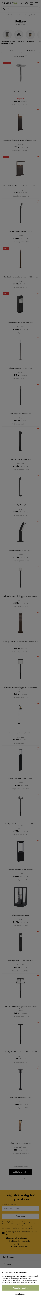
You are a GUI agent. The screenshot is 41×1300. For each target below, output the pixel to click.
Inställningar (20, 1294)
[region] (20, 1284)
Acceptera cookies (20, 1288)
